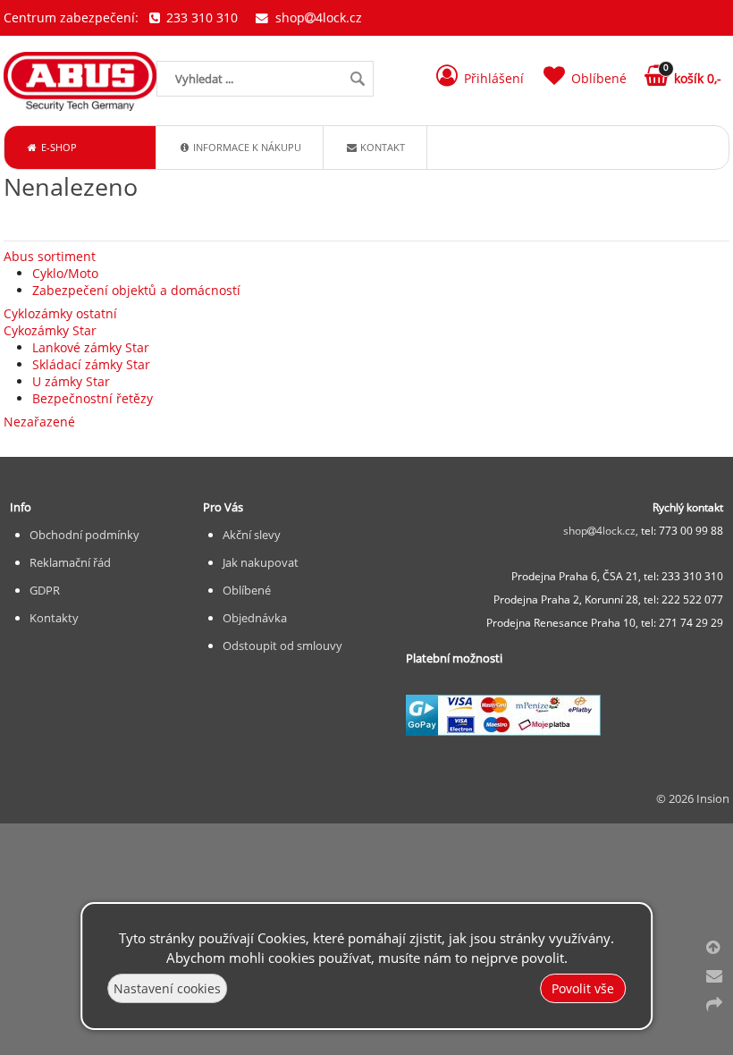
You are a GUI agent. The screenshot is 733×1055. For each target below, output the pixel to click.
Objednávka (255, 618)
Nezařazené (39, 421)
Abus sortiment (50, 256)
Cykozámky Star (50, 330)
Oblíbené (247, 590)
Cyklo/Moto (65, 273)
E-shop (57, 147)
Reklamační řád (70, 562)
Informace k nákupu (245, 147)
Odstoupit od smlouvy (282, 645)
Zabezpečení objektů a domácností (136, 290)
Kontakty (54, 618)
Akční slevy (252, 535)
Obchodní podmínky (84, 535)
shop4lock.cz (316, 17)
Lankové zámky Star (90, 347)
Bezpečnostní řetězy (92, 398)
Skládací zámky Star (91, 364)
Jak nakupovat (261, 562)
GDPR (44, 590)
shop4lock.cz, (602, 530)
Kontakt (381, 147)
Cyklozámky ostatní (60, 313)
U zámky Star (71, 381)
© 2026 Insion (692, 798)
